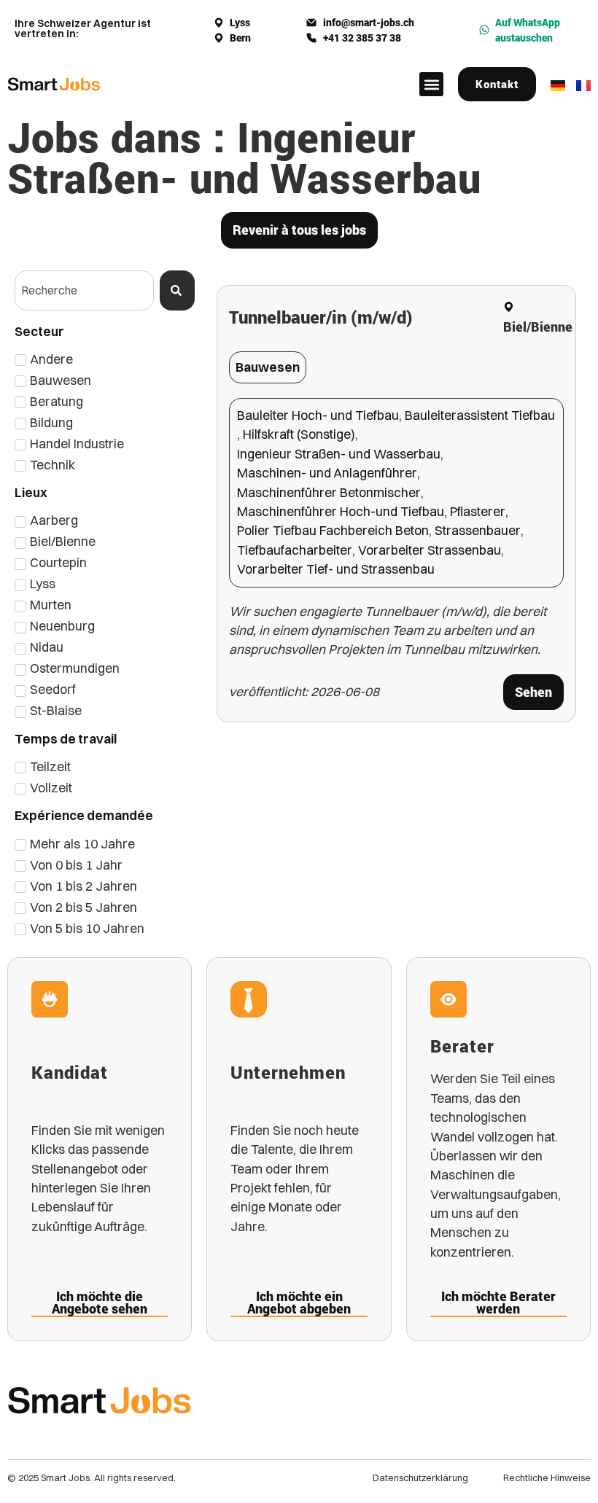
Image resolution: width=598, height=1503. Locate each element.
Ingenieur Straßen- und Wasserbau (338, 453)
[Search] (177, 290)
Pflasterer (477, 511)
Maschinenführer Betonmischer (329, 492)
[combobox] (84, 290)
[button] (431, 84)
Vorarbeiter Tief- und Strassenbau (336, 569)
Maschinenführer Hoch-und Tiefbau (340, 511)
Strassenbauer (478, 530)
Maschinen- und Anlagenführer (327, 472)
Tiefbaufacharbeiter (294, 550)
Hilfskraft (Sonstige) (299, 434)
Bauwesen (268, 367)
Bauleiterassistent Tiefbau (480, 415)
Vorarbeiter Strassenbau (429, 550)
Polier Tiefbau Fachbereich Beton (333, 530)
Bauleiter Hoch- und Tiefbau (318, 415)
